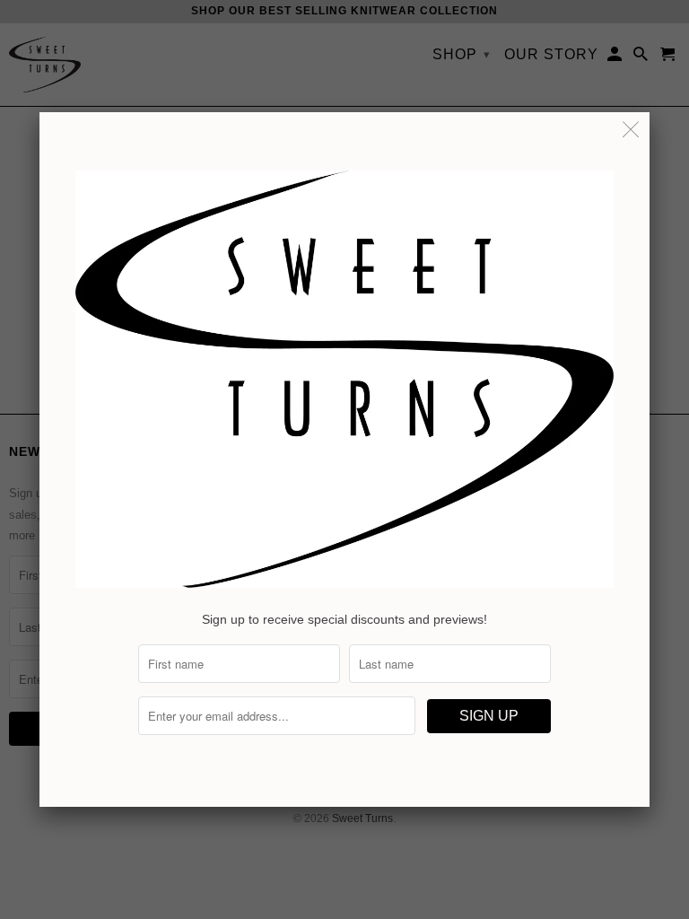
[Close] (631, 130)
